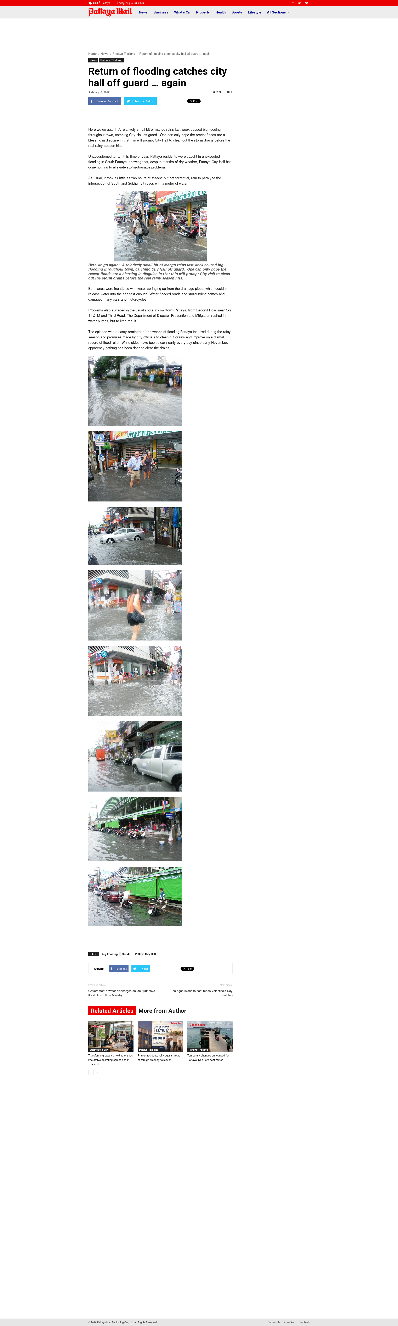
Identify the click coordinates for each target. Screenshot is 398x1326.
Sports (237, 12)
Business (160, 12)
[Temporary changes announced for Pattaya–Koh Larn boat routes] (210, 1036)
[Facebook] (293, 3)
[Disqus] (160, 1141)
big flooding (110, 954)
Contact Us (274, 1322)
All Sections (276, 12)
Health (221, 12)
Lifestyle (254, 12)
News (143, 12)
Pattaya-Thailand (111, 60)
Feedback (304, 1322)
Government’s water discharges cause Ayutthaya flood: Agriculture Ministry (121, 992)
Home (92, 53)
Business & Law (99, 1049)
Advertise (289, 1322)
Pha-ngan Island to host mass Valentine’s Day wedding (201, 992)
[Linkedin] (300, 3)
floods (126, 954)
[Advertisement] (199, 32)
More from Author (162, 1010)
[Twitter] (306, 3)
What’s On (182, 12)
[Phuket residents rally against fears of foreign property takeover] (160, 1036)
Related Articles (112, 1010)
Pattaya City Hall (145, 954)
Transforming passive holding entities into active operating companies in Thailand (110, 1059)
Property (203, 12)
